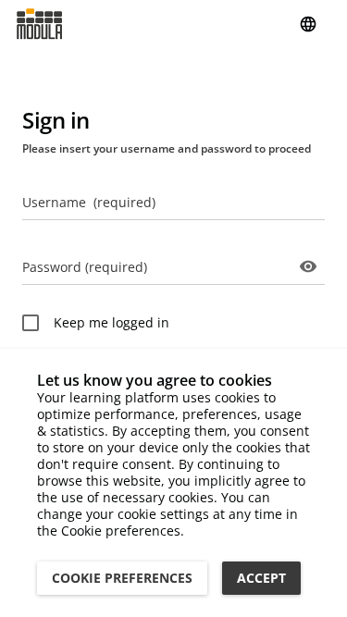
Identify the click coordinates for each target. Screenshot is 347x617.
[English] (308, 24)
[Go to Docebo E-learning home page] (39, 24)
